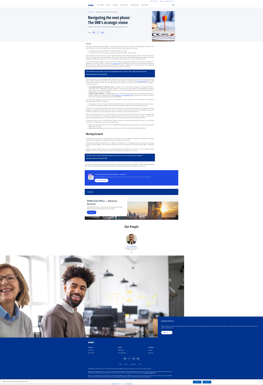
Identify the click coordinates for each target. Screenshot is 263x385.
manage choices (115, 383)
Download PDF (103, 180)
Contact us (165, 332)
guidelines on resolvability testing (123, 95)
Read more (92, 212)
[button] (91, 353)
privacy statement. (128, 383)
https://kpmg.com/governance (149, 372)
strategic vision (116, 63)
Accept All (207, 381)
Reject (197, 381)
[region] (131, 382)
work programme (142, 81)
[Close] (260, 381)
